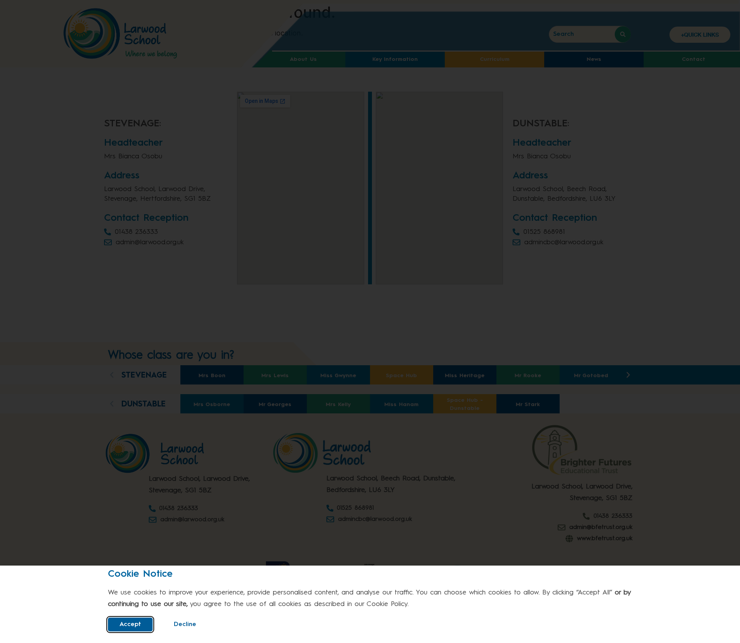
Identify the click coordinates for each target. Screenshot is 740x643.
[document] (370, 321)
